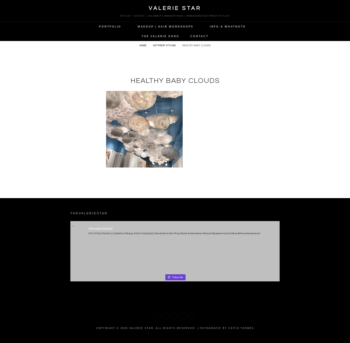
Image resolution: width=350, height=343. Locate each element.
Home (143, 45)
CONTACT (199, 36)
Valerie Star (175, 8)
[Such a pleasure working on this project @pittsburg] (96, 256)
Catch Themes (241, 328)
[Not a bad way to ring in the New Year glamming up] (254, 256)
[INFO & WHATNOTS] (174, 315)
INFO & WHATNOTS (228, 26)
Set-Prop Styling (165, 45)
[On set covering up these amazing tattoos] (149, 256)
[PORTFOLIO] (157, 315)
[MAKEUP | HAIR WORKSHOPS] (165, 315)
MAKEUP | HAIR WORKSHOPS (165, 26)
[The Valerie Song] (183, 315)
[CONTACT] (192, 315)
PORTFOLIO (110, 26)
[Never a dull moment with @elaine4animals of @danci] (201, 256)
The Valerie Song (160, 36)
